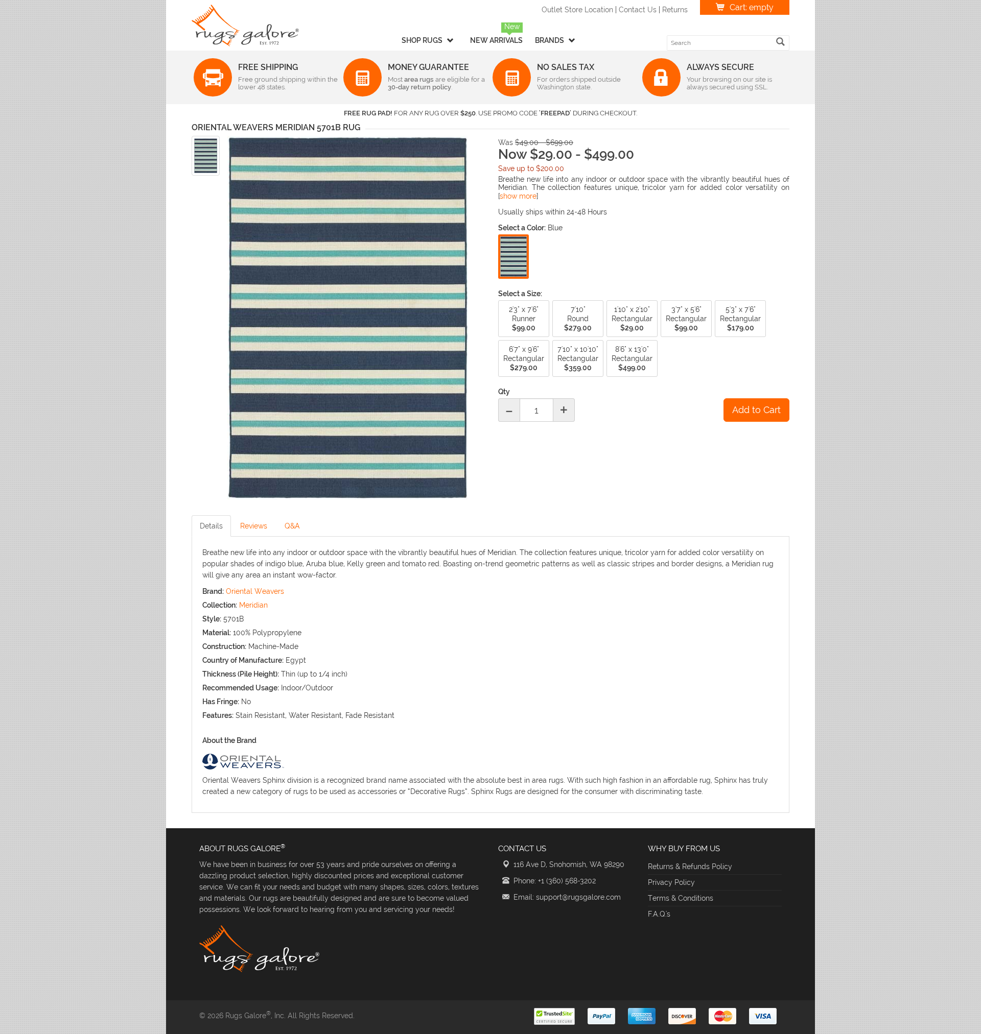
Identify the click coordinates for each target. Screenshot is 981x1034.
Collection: (219, 605)
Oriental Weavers (255, 591)
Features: (217, 715)
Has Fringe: (220, 702)
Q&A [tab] (292, 526)
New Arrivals (496, 40)
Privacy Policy (671, 882)
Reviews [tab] (253, 526)
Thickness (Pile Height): (240, 674)
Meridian (253, 605)
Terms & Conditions (680, 898)
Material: (216, 633)
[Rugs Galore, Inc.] (245, 25)
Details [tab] (211, 526)
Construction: (224, 646)
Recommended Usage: (240, 688)
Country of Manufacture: (243, 660)
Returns (675, 10)
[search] (780, 41)
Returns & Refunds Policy (690, 866)
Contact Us (638, 10)
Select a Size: (520, 294)
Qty (504, 392)
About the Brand (229, 740)
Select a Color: (522, 228)
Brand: (213, 591)
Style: (211, 619)
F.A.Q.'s (659, 914)
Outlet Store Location (577, 10)
